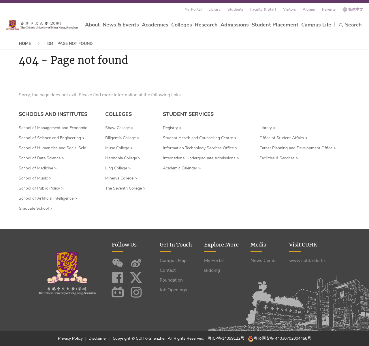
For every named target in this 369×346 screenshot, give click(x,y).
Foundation (171, 280)
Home (25, 43)
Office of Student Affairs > (283, 138)
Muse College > (119, 148)
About (92, 24)
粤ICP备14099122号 (226, 338)
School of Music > (35, 178)
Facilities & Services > (278, 158)
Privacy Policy (71, 338)
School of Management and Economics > (56, 128)
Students (235, 9)
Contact (168, 270)
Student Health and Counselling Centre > (199, 138)
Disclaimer (97, 338)
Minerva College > (121, 178)
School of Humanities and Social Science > (57, 148)
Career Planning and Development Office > (297, 148)
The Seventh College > (125, 188)
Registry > (172, 128)
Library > (267, 128)
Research (206, 24)
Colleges (181, 24)
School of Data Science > (41, 158)
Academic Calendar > (182, 168)
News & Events (121, 24)
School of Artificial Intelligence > (48, 198)
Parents (329, 9)
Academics (155, 24)
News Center (264, 260)
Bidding (212, 270)
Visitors (289, 9)
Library (214, 9)
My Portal (193, 9)
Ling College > (118, 168)
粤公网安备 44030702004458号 (282, 338)
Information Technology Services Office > (200, 148)
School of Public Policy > (41, 188)
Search (353, 24)
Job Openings (173, 290)
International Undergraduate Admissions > (201, 158)
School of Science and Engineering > (51, 138)
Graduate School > (35, 208)
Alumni (309, 9)
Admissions (235, 24)
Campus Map (173, 260)
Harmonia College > (122, 158)
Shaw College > (119, 128)
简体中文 (355, 9)
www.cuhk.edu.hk (307, 260)
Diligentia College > (122, 138)
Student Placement (275, 24)
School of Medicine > (38, 168)
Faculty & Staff (263, 9)
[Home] (42, 25)
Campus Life (316, 24)
